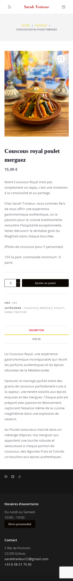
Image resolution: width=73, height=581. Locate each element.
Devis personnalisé (19, 524)
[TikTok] (19, 476)
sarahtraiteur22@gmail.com (26, 559)
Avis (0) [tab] (36, 339)
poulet (59, 308)
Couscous (31, 308)
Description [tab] (36, 330)
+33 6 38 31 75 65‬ (18, 564)
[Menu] (9, 7)
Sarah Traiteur (15, 312)
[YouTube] (12, 476)
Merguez (46, 308)
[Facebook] (5, 476)
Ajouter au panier (45, 283)
